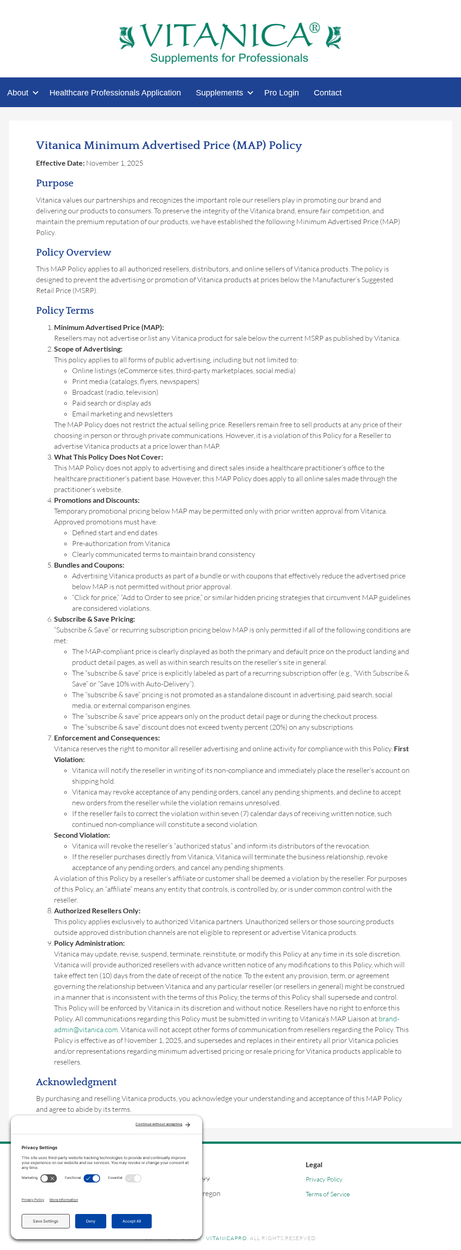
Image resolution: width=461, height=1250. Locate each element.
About (17, 92)
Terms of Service (328, 1194)
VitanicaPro (226, 1238)
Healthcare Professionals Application (115, 92)
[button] (35, 92)
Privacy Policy (324, 1179)
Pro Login (281, 92)
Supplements (219, 92)
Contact (328, 92)
